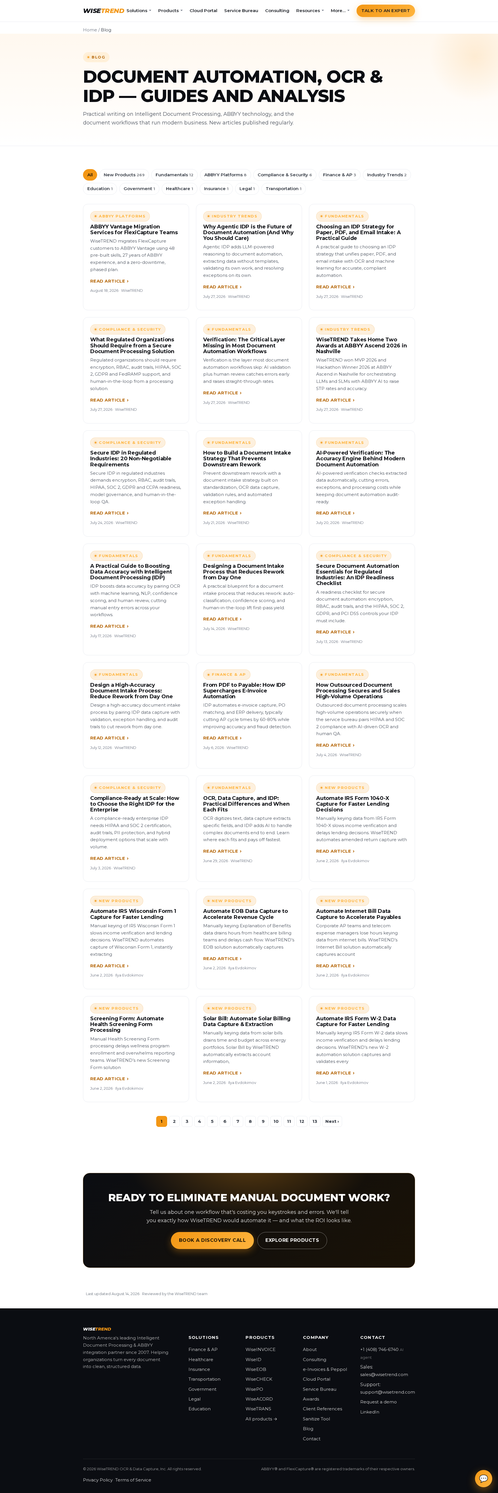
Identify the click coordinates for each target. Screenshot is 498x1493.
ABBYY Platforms (225, 174)
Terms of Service (133, 1480)
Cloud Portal (203, 10)
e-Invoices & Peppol (325, 1369)
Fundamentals (174, 174)
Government (139, 188)
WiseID (253, 1359)
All (90, 174)
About (310, 1349)
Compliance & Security (285, 174)
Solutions (137, 10)
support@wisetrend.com (387, 1392)
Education (100, 188)
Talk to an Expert (385, 10)
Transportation (283, 188)
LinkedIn (369, 1412)
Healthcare (179, 188)
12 (301, 1121)
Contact (311, 1438)
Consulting (277, 10)
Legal (247, 188)
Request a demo (378, 1402)
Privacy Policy (98, 1480)
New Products (124, 174)
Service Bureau (241, 10)
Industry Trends (387, 174)
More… (338, 10)
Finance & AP (339, 174)
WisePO (254, 1389)
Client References (322, 1408)
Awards (311, 1399)
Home (90, 30)
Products (168, 10)
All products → (261, 1419)
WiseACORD (259, 1399)
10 (276, 1121)
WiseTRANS (258, 1408)
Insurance (216, 188)
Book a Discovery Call (212, 1240)
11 (289, 1121)
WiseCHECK (259, 1379)
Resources (308, 10)
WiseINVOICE (261, 1349)
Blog (308, 1428)
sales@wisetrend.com (384, 1374)
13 (314, 1121)
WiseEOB (256, 1369)
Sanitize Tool (316, 1419)
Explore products (292, 1240)
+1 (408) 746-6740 (379, 1349)
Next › (332, 1121)
